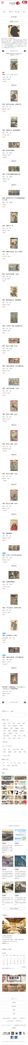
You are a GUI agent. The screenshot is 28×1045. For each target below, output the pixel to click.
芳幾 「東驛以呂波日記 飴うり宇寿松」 (12, 251)
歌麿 (4, 723)
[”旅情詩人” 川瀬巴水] (7, 784)
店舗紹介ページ (5, 943)
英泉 (19, 723)
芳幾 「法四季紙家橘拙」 (8, 581)
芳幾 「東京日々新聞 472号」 (10, 473)
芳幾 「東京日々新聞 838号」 (10, 503)
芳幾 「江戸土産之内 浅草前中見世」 (12, 607)
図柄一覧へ (5, 769)
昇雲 (4, 730)
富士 (19, 763)
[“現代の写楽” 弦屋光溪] (7, 779)
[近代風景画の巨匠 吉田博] (20, 779)
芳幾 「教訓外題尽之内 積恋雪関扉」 (12, 300)
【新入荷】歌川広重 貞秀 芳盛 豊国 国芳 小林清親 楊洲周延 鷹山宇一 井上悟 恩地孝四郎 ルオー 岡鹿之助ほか (7, 849)
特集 (24, 11)
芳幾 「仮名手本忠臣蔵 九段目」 (11, 274)
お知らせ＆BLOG (6, 1018)
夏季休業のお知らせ (19, 845)
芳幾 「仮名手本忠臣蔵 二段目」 (11, 388)
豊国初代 (15, 730)
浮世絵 (4, 11)
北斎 (16, 733)
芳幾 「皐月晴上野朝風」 (8, 150)
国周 (21, 725)
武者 (22, 749)
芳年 (4, 738)
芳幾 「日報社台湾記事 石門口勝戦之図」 (13, 366)
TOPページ (14, 998)
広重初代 (10, 733)
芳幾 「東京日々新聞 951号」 (10, 346)
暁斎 (24, 723)
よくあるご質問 (9, 1020)
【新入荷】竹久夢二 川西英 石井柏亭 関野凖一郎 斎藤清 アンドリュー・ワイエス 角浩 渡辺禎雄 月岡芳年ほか (7, 901)
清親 (4, 725)
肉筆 (25, 752)
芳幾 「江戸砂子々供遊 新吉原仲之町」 (12, 326)
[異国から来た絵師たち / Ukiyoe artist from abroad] (20, 799)
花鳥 (4, 752)
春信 (4, 733)
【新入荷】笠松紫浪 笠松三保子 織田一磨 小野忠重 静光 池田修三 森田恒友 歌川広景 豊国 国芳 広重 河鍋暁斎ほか (20, 875)
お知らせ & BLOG (14, 825)
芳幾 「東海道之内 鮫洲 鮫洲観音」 (11, 130)
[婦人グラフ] (7, 799)
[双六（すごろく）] (20, 804)
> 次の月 (24, 966)
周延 (9, 730)
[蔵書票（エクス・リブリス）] (7, 804)
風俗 (20, 752)
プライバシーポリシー (7, 1025)
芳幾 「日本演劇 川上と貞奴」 (10, 635)
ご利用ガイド (22, 1018)
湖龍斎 (16, 728)
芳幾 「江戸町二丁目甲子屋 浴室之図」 (12, 555)
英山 (9, 723)
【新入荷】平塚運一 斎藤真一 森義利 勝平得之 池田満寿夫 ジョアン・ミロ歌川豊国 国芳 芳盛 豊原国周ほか (20, 901)
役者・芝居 (15, 749)
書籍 (14, 1010)
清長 (9, 725)
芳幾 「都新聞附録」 (7, 533)
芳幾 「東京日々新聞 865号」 (10, 414)
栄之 (14, 723)
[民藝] (20, 794)
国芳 (11, 728)
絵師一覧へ (5, 741)
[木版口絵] (7, 794)
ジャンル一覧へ (6, 755)
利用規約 (14, 1027)
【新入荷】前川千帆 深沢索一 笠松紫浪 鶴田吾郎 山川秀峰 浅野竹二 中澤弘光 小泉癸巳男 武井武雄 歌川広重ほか (7, 875)
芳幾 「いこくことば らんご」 (10, 74)
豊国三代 (22, 730)
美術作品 (11, 11)
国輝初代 (5, 728)
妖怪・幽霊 (14, 765)
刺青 (8, 765)
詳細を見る (14, 85)
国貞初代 (15, 725)
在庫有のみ (12, 54)
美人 (9, 749)
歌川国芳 (4, 42)
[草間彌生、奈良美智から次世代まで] (20, 789)
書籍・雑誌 (17, 11)
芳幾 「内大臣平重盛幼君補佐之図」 (11, 174)
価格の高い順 (19, 53)
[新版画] (20, 784)
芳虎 (9, 738)
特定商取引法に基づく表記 (20, 1025)
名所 (4, 749)
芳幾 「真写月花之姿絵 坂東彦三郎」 (12, 104)
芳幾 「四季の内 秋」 (8, 225)
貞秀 (22, 728)
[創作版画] (7, 789)
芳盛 (19, 738)
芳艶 (24, 735)
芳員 (19, 735)
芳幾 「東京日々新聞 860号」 (10, 444)
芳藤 (14, 738)
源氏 (15, 752)
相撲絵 (9, 752)
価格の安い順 (12, 53)
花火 (24, 763)
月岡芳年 (14, 42)
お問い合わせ (19, 1020)
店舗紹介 (15, 1018)
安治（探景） (6, 735)
